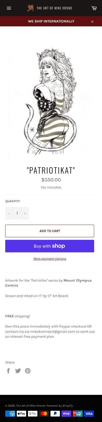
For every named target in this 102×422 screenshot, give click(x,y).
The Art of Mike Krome (30, 405)
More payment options (49, 258)
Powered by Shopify (60, 405)
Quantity (12, 201)
